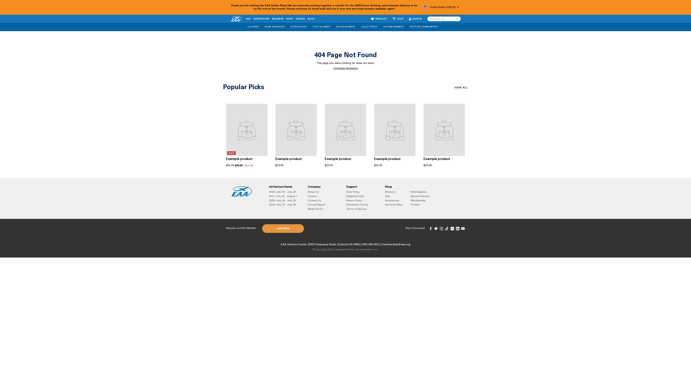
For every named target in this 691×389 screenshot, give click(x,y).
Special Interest (420, 196)
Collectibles (369, 27)
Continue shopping (345, 68)
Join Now (283, 228)
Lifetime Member (393, 27)
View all (461, 88)
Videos (300, 19)
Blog (311, 19)
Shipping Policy (355, 196)
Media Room (315, 209)
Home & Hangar (275, 27)
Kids (387, 196)
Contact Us (314, 201)
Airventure (261, 19)
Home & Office (394, 205)
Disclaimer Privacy (357, 205)
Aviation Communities (424, 27)
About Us (313, 192)
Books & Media (345, 27)
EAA (248, 19)
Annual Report (316, 205)
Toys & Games (321, 27)
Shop (289, 19)
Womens (390, 192)
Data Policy (353, 192)
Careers (312, 196)
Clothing (253, 27)
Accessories (298, 27)
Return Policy (354, 201)
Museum (277, 19)
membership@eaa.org (396, 244)
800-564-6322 (371, 244)
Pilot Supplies (419, 192)
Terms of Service (356, 209)
